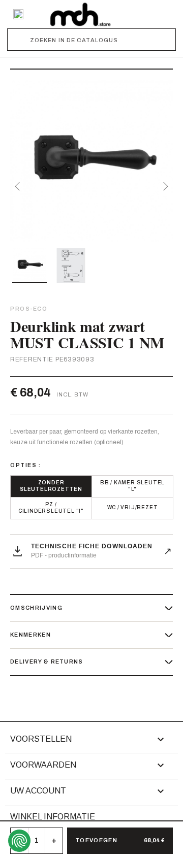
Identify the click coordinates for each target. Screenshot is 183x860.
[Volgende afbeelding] (164, 186)
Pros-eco (28, 309)
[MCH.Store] (80, 14)
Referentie (31, 359)
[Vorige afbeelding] (19, 186)
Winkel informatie (52, 816)
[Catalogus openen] (18, 14)
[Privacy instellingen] (19, 840)
